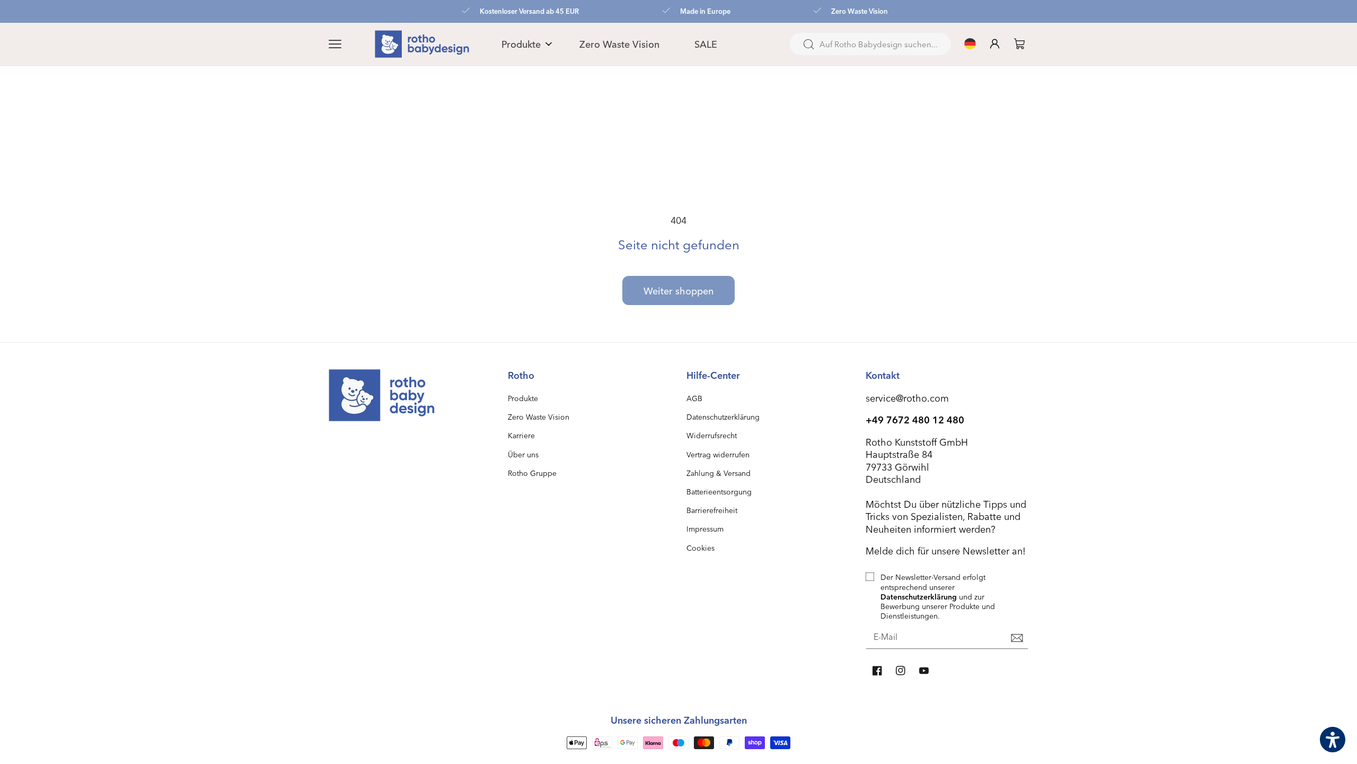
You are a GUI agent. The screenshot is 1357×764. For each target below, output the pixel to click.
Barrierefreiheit (711, 510)
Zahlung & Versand (718, 473)
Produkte (523, 398)
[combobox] (870, 44)
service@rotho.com (907, 397)
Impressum (705, 528)
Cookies (700, 547)
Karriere (521, 435)
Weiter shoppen (678, 290)
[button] (348, 44)
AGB (694, 398)
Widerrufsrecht (711, 435)
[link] (1019, 44)
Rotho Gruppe (532, 473)
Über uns (523, 454)
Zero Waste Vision (538, 416)
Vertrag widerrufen (718, 454)
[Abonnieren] (1016, 637)
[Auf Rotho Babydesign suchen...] (808, 44)
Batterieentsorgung (719, 491)
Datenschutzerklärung (723, 416)
